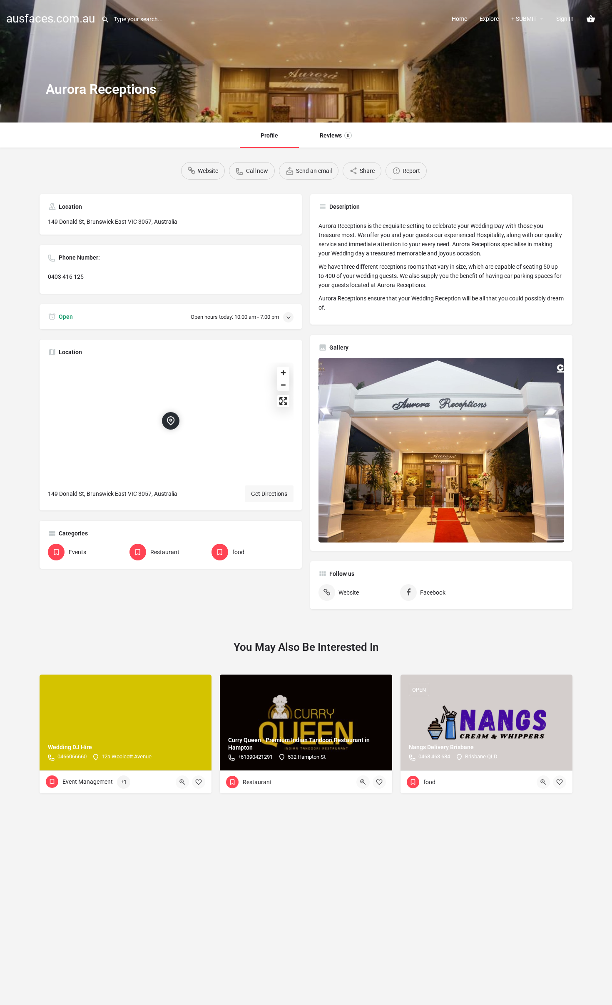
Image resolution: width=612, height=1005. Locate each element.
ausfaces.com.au (50, 18)
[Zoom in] (283, 373)
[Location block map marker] (170, 421)
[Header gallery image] (306, 61)
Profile (269, 135)
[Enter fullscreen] (283, 401)
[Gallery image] (441, 450)
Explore (489, 18)
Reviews (334, 135)
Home (459, 18)
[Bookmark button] (198, 782)
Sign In (565, 18)
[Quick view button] (182, 782)
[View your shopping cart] (590, 18)
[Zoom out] (283, 385)
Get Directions (269, 493)
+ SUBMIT (524, 18)
